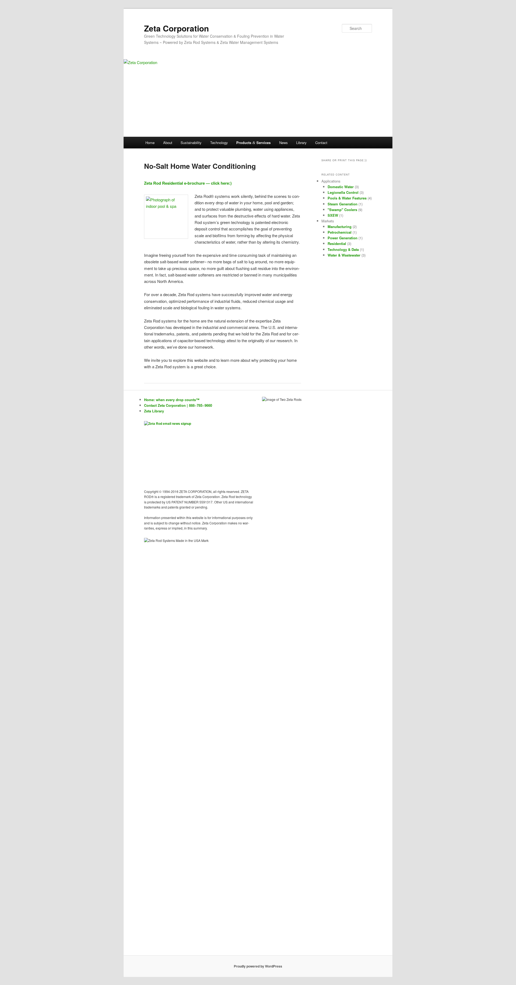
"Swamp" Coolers (342, 209)
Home (150, 142)
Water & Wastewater (344, 255)
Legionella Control (343, 192)
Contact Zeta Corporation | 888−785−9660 (178, 405)
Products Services (253, 142)
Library (301, 142)
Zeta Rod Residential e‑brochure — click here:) (188, 183)
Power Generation (342, 237)
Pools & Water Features (347, 198)
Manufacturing (340, 226)
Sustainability (191, 142)
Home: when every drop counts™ (171, 399)
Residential (337, 243)
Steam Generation (342, 203)
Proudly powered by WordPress (258, 966)
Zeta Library (154, 410)
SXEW (333, 215)
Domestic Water (341, 186)
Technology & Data (343, 249)
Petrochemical (340, 232)
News (283, 142)
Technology (219, 142)
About (167, 142)
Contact (321, 142)
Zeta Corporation (176, 28)
